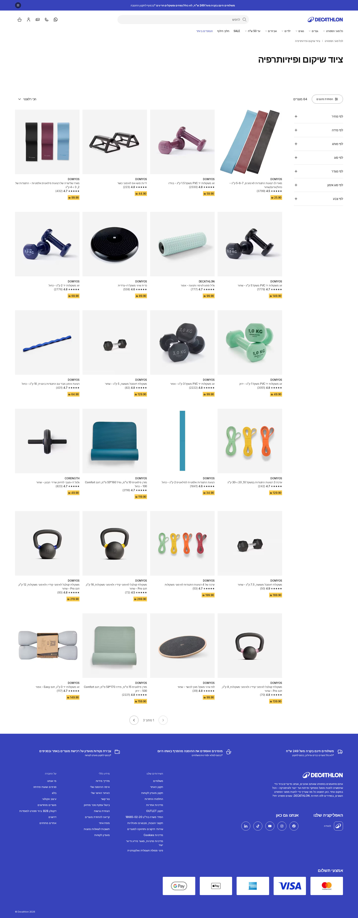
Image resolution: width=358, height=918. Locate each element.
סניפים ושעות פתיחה (44, 786)
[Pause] (18, 5)
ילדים (287, 31)
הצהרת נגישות (102, 811)
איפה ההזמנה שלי (100, 786)
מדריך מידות (103, 780)
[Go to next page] (134, 720)
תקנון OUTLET (154, 811)
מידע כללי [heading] (104, 773)
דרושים (52, 817)
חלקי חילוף (223, 31)
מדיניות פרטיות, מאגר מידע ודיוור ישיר (144, 843)
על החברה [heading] (50, 773)
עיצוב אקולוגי (49, 798)
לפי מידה (337, 130)
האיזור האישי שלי (100, 792)
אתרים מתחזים (47, 823)
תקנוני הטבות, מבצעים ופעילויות (145, 823)
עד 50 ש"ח (253, 31)
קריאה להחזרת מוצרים (97, 817)
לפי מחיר (337, 116)
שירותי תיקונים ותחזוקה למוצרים (145, 829)
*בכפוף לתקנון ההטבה (183, 5)
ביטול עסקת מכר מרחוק (97, 804)
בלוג (54, 792)
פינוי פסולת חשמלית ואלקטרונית (145, 850)
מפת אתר (104, 823)
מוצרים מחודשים (47, 804)
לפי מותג (337, 144)
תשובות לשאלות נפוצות (97, 829)
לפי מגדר (337, 171)
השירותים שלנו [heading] (155, 773)
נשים (301, 31)
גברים (314, 31)
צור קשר (105, 798)
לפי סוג (338, 157)
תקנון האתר (156, 786)
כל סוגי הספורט (334, 31)
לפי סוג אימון (335, 185)
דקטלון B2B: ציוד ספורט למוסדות (37, 811)
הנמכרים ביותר (204, 31)
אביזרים (272, 31)
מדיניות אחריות (154, 804)
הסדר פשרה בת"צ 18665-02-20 (144, 817)
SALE (237, 31)
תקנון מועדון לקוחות (152, 792)
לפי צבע (338, 199)
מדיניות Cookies (153, 835)
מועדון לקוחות (102, 835)
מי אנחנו (51, 780)
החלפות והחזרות (154, 798)
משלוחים (158, 780)
